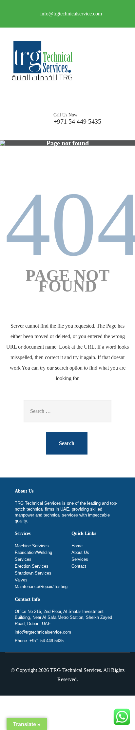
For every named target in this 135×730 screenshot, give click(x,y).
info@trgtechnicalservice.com (43, 632)
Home (77, 545)
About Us (80, 552)
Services (79, 559)
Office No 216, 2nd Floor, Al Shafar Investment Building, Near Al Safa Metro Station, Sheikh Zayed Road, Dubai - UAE (63, 617)
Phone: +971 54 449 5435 (39, 640)
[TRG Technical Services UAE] (41, 62)
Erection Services (31, 566)
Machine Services (32, 545)
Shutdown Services (33, 573)
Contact (78, 566)
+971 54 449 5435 (77, 118)
